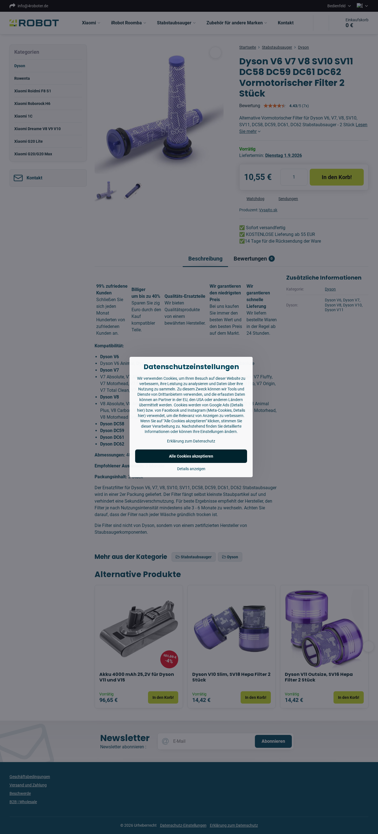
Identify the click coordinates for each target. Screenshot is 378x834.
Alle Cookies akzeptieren (191, 456)
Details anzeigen (191, 469)
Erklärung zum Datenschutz (191, 441)
